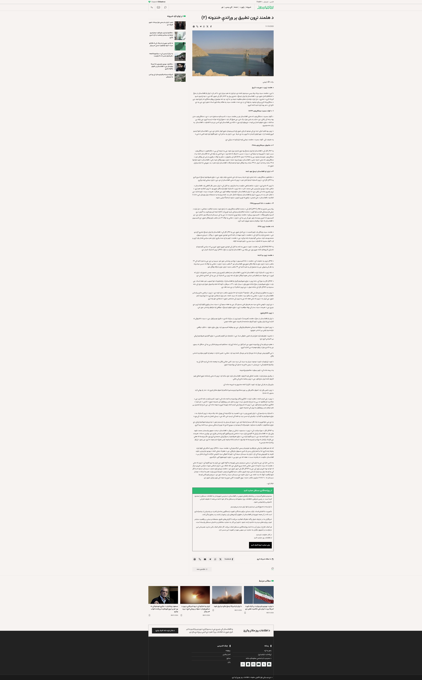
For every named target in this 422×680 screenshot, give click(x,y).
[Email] (205, 559)
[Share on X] (207, 26)
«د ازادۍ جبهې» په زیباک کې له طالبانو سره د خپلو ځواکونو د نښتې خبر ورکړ (161, 44)
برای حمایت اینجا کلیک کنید (260, 545)
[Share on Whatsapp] (204, 26)
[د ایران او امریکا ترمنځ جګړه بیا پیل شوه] (227, 595)
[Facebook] (269, 664)
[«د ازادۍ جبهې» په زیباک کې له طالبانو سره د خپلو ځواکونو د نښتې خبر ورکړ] (180, 46)
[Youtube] (258, 664)
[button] (165, 7)
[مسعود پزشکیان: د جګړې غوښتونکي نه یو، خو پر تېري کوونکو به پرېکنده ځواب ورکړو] (163, 595)
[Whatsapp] (243, 664)
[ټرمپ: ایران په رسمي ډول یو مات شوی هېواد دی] (180, 25)
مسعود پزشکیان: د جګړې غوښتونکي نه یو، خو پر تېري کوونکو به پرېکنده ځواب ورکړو (164, 609)
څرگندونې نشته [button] (201, 569)
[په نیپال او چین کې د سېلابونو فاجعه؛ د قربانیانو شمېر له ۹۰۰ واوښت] (180, 57)
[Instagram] (253, 664)
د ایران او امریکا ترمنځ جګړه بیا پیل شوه (228, 606)
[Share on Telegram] (200, 26)
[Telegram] (248, 664)
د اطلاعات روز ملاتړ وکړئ (256, 630)
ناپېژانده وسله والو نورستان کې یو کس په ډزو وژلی (161, 75)
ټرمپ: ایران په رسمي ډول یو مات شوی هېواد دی (161, 23)
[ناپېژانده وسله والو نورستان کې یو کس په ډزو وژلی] (180, 78)
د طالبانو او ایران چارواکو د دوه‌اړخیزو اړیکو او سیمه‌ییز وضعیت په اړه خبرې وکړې (161, 35)
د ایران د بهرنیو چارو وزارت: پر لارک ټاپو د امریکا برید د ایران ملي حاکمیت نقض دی (259, 607)
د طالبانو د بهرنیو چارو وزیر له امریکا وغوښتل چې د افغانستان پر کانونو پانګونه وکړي (162, 66)
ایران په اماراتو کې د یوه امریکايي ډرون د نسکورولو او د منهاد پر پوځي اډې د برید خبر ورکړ (195, 609)
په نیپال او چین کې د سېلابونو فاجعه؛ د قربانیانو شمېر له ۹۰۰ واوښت (161, 55)
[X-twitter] (264, 664)
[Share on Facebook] (210, 26)
